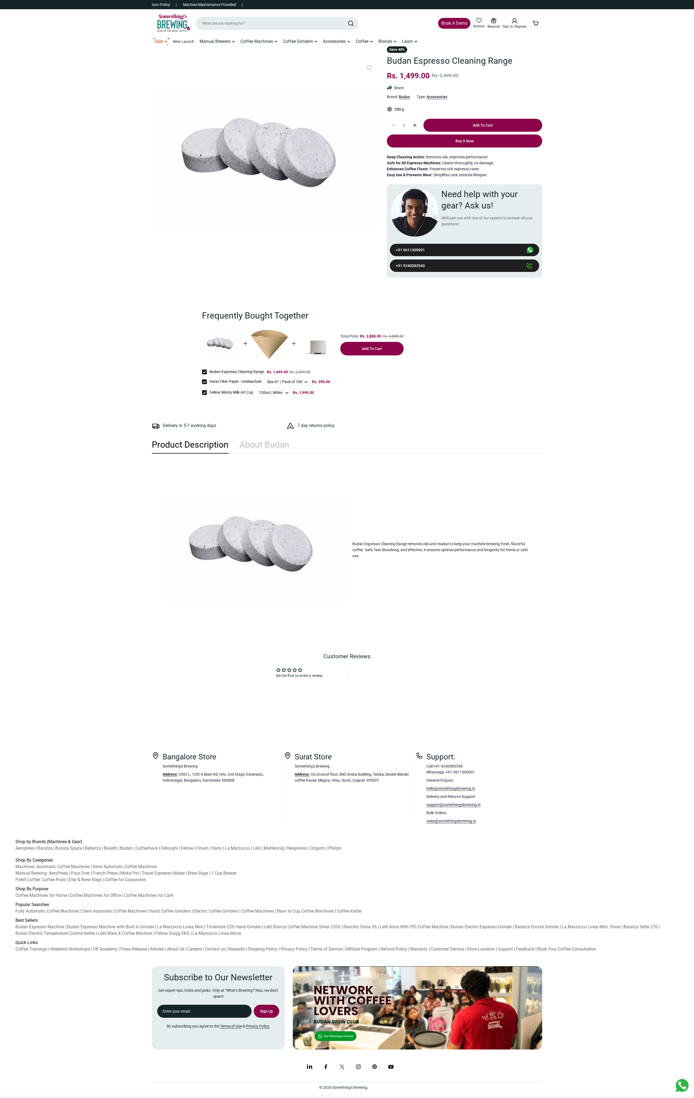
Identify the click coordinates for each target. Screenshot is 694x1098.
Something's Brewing (349, 1087)
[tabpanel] (347, 550)
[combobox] (277, 23)
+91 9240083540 (410, 266)
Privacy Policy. (258, 1026)
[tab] (190, 446)
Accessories (436, 97)
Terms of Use (231, 1026)
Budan (404, 97)
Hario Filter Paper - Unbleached (235, 381)
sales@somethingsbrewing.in (451, 821)
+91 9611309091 (410, 250)
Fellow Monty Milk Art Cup (231, 392)
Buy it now (464, 141)
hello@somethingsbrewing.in (450, 788)
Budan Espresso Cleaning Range (237, 372)
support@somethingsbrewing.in (453, 804)
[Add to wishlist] (369, 68)
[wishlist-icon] (479, 21)
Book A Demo (454, 23)
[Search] (351, 23)
